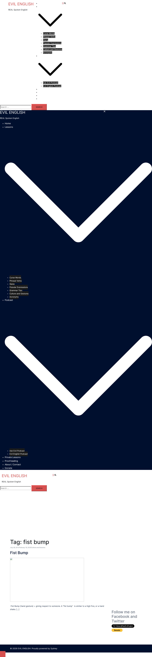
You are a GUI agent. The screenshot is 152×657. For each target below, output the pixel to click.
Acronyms (47, 52)
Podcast (42, 56)
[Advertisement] (127, 574)
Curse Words (49, 33)
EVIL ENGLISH (21, 4)
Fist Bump (19, 552)
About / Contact (45, 95)
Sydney (54, 648)
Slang (45, 40)
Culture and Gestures (52, 49)
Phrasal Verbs (49, 36)
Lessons (42, 6)
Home (41, 3)
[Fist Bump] (47, 579)
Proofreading (44, 92)
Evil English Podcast (52, 86)
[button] (55, 475)
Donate (41, 98)
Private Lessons (45, 89)
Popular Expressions (52, 43)
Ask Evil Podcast (50, 83)
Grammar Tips (49, 46)
